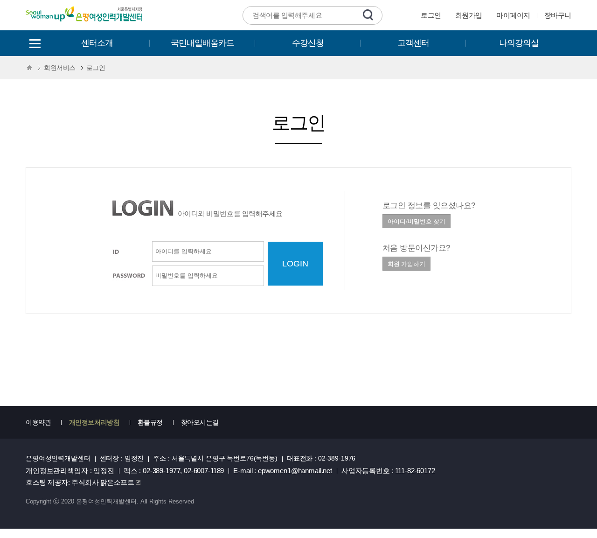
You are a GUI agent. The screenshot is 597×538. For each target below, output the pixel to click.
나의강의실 (519, 43)
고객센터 (413, 43)
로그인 (431, 15)
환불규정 (150, 422)
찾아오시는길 (200, 422)
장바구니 (557, 15)
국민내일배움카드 (202, 43)
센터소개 (97, 43)
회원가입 (468, 15)
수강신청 (308, 43)
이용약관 (38, 422)
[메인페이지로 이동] (85, 23)
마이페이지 (513, 15)
